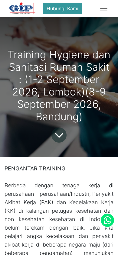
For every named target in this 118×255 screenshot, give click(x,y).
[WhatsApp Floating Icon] (107, 220)
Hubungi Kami (62, 8)
